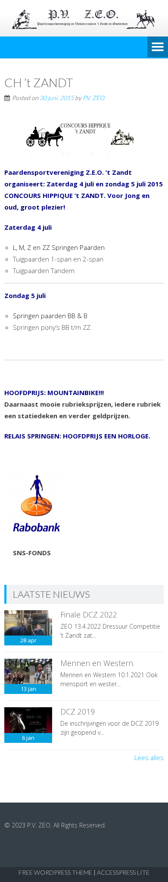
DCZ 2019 (77, 711)
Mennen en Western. (97, 663)
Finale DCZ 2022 (88, 614)
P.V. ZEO (93, 97)
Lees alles (149, 757)
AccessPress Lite (123, 872)
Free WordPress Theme (55, 872)
